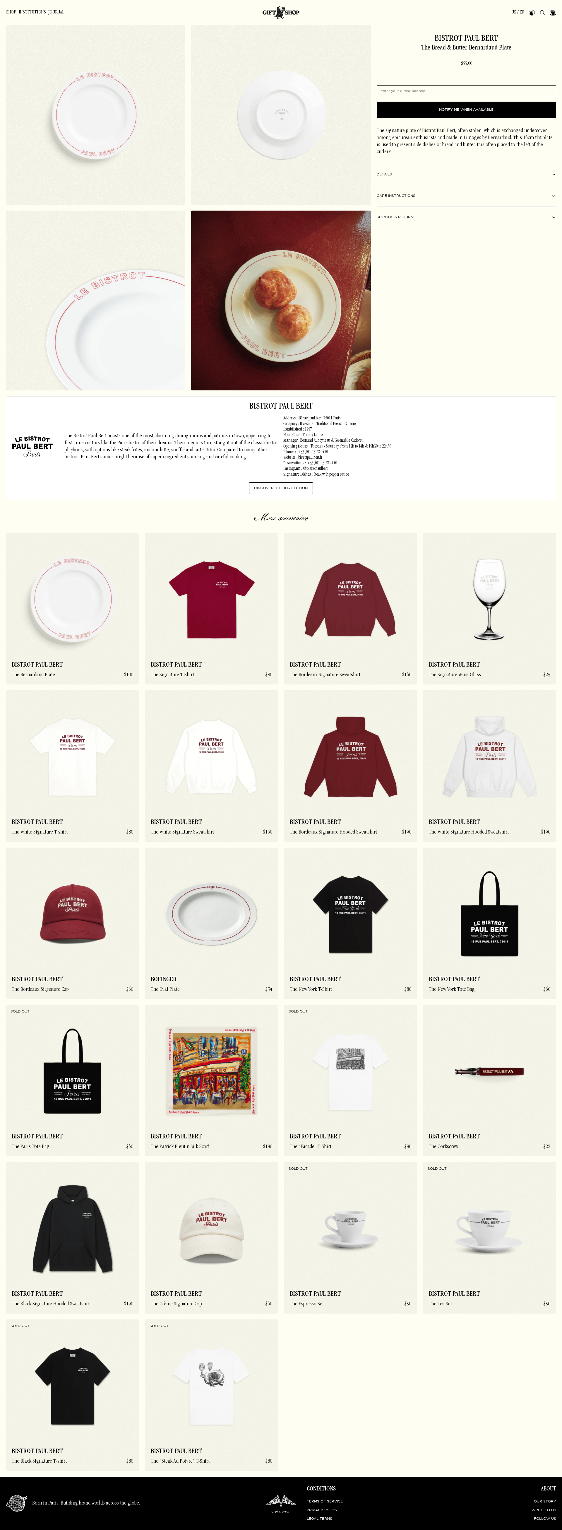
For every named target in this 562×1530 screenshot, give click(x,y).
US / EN (517, 12)
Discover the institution (281, 488)
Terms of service (325, 1501)
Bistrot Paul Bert (466, 39)
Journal (56, 12)
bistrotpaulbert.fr (310, 457)
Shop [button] (11, 12)
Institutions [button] (32, 12)
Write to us (544, 1510)
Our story (545, 1501)
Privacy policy (322, 1510)
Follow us (545, 1518)
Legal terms (319, 1518)
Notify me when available (466, 110)
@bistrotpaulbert (315, 469)
